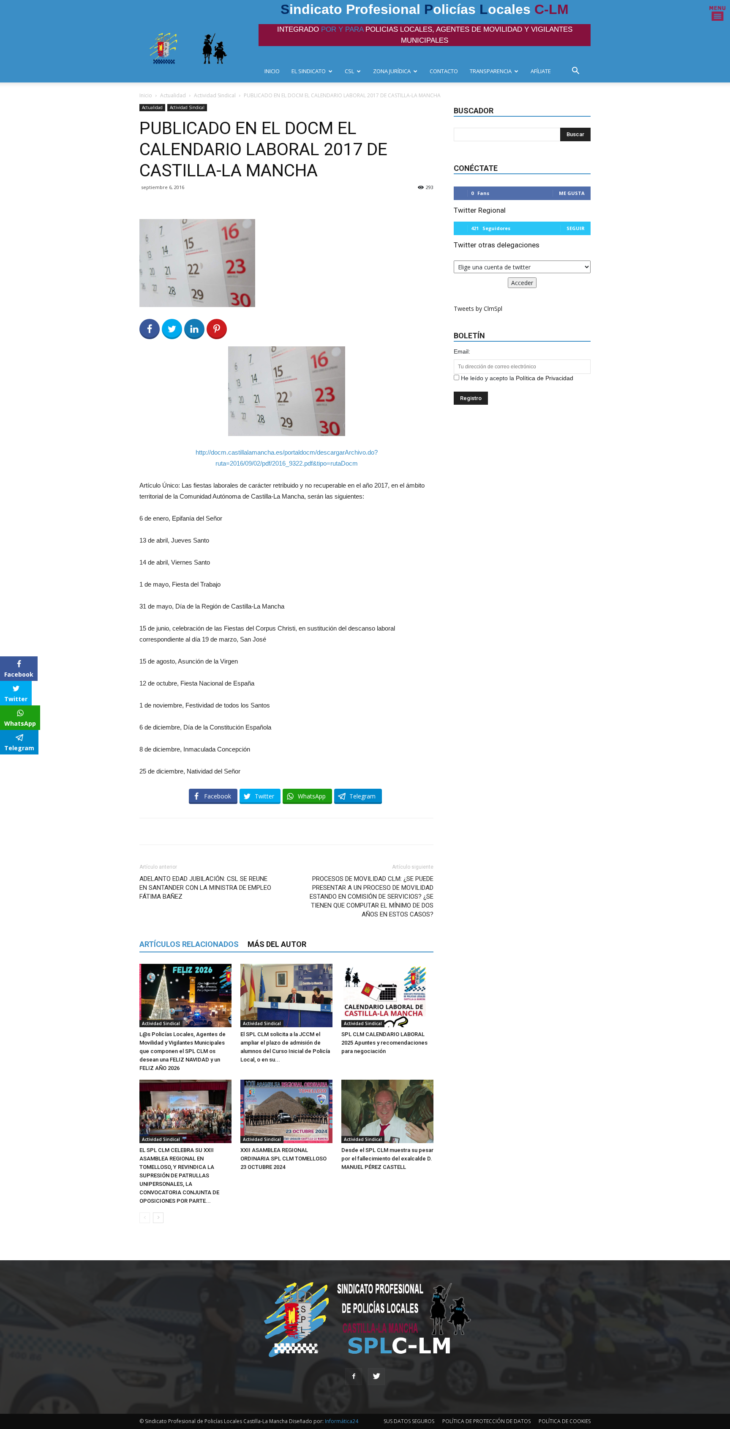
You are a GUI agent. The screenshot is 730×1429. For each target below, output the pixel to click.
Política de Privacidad (544, 378)
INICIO (272, 71)
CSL (349, 71)
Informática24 (341, 1421)
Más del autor (277, 944)
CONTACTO (444, 71)
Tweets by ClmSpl (478, 308)
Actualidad (173, 95)
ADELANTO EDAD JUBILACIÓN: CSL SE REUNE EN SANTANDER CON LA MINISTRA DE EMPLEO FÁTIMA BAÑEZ (205, 887)
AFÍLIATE (541, 71)
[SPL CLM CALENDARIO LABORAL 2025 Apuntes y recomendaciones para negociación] (387, 995)
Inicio (145, 95)
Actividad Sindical (215, 95)
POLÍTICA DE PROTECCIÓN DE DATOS (486, 1421)
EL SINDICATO (308, 71)
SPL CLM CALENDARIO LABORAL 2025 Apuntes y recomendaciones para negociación (384, 1042)
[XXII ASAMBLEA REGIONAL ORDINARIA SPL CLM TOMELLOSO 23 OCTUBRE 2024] (286, 1111)
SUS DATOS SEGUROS (409, 1421)
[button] (578, 72)
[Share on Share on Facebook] (149, 329)
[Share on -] (194, 329)
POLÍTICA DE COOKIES (565, 1421)
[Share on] (7, 763)
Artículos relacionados (189, 944)
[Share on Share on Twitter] (172, 329)
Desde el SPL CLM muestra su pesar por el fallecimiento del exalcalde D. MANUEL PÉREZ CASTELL (387, 1158)
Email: (462, 351)
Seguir (576, 228)
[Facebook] (353, 1376)
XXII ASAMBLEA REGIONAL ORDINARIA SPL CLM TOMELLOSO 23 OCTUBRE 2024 (283, 1158)
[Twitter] (376, 1376)
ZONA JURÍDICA (392, 71)
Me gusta (572, 193)
